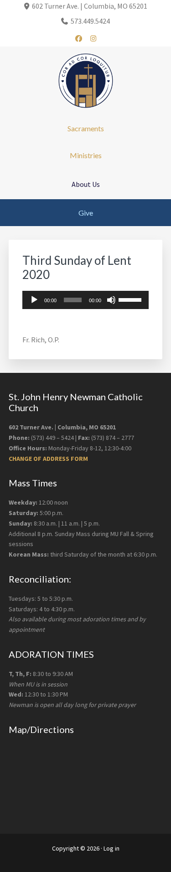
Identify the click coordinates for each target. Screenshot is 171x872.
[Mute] (111, 299)
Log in (111, 848)
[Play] (34, 299)
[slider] (131, 299)
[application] (85, 300)
